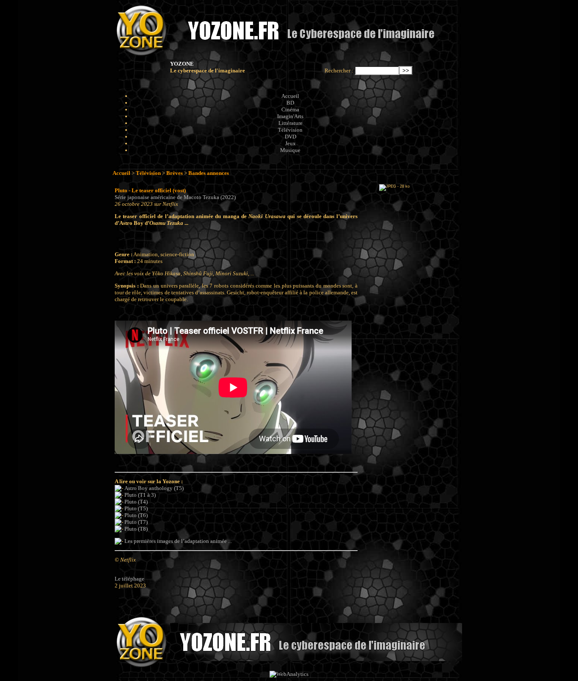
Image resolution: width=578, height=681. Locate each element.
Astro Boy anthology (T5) (154, 488)
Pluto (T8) (136, 529)
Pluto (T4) (136, 501)
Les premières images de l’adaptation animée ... (178, 541)
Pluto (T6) (136, 515)
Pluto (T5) (136, 508)
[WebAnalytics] (289, 674)
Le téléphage (129, 579)
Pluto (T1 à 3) (140, 495)
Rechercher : (339, 70)
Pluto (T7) (136, 522)
